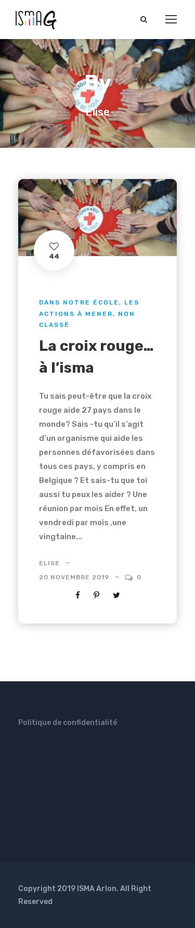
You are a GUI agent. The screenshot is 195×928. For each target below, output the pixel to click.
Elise (49, 563)
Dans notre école (79, 302)
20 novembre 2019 (74, 577)
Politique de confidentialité (67, 722)
